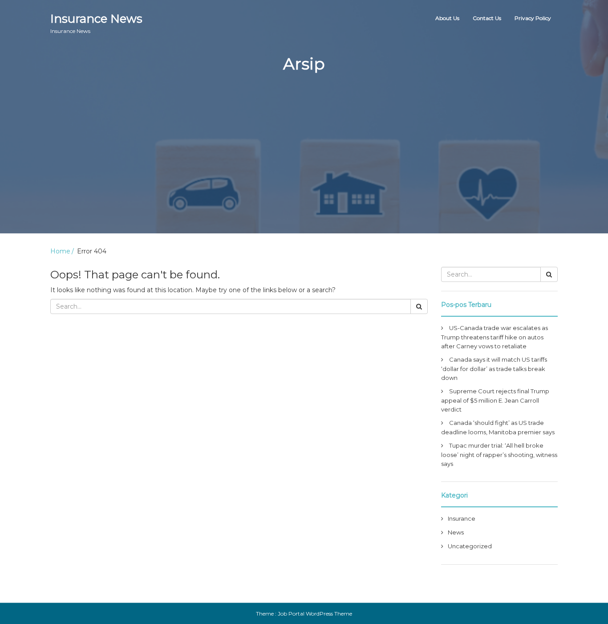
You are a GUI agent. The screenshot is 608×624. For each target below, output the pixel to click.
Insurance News (96, 23)
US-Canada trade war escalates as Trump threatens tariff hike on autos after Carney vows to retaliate (494, 337)
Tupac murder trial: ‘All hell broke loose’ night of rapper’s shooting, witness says (499, 454)
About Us (447, 18)
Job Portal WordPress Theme (315, 613)
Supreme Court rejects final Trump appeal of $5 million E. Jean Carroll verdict (495, 400)
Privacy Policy (533, 18)
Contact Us (487, 18)
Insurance (461, 518)
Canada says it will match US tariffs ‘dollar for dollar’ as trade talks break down (494, 368)
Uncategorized (470, 546)
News (456, 532)
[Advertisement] (304, 171)
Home (60, 251)
